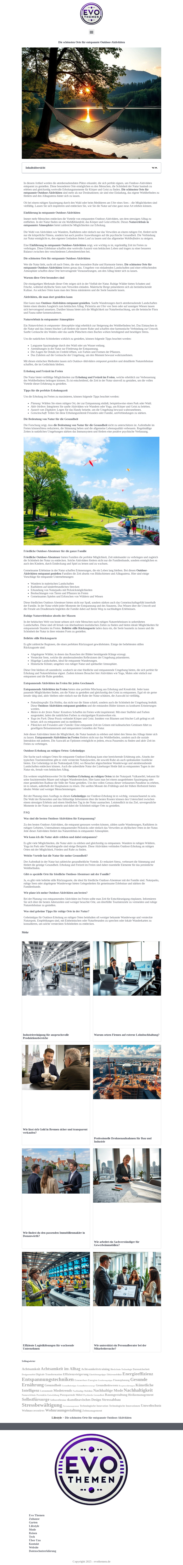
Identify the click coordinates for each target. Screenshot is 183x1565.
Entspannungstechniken (48, 1379)
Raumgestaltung (116, 1395)
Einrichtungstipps (97, 1374)
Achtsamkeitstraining (95, 1369)
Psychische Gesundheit (93, 1395)
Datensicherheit (141, 1369)
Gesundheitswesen (107, 1385)
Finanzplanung (121, 1380)
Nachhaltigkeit (138, 1390)
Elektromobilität (114, 1374)
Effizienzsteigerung (76, 1374)
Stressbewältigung (42, 1405)
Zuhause (34, 1518)
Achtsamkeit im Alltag (60, 1369)
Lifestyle (57, 1417)
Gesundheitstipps (69, 1386)
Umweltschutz (151, 1405)
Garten (33, 1522)
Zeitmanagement (92, 1410)
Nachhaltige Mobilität (83, 1391)
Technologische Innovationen (124, 1406)
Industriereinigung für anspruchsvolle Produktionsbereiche (46, 1036)
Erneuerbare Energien (86, 1380)
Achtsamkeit (31, 1369)
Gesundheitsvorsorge (86, 1386)
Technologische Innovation (94, 1406)
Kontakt (34, 1543)
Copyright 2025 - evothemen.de (91, 1561)
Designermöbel (28, 1374)
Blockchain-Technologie (121, 1369)
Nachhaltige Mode (108, 1390)
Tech (32, 1536)
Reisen (33, 1533)
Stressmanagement (71, 1406)
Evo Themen (36, 1515)
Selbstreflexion (58, 1400)
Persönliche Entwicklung (47, 1395)
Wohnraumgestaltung (63, 1410)
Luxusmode (46, 1391)
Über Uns (35, 1540)
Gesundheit (52, 1385)
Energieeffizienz (137, 1373)
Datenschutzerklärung (42, 1551)
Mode (32, 1529)
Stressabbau (111, 1400)
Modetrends (62, 1390)
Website (33, 1547)
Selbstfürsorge (36, 1399)
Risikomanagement (141, 1395)
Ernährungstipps (105, 1380)
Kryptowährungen (127, 1386)
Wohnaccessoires (33, 1410)
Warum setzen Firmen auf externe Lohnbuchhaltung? (126, 1034)
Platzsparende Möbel (71, 1394)
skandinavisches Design (84, 1400)
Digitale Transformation (49, 1374)
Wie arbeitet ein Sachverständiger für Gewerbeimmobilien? (116, 1243)
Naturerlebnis (29, 1395)
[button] (92, 32)
